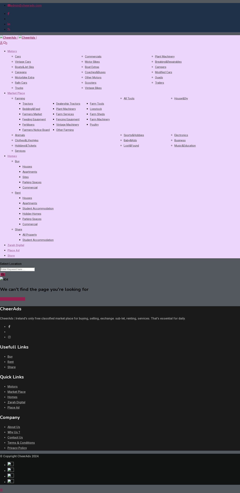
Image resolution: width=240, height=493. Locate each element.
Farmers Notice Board (36, 130)
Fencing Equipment (68, 119)
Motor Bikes (92, 61)
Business (180, 140)
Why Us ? (14, 432)
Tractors (27, 103)
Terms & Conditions (21, 443)
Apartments (29, 172)
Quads (159, 77)
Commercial (30, 187)
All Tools (129, 98)
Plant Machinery (165, 56)
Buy (17, 161)
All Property (29, 234)
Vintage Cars (23, 61)
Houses (27, 166)
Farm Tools (97, 103)
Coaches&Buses (95, 72)
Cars (18, 56)
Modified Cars (163, 72)
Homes (12, 156)
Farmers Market (32, 114)
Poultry (94, 124)
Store (11, 255)
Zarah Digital (16, 245)
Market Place (16, 93)
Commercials (93, 56)
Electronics (181, 135)
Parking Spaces (31, 182)
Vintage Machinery (67, 124)
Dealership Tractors (68, 103)
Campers (160, 67)
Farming (20, 98)
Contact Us (15, 437)
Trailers (159, 82)
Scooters (90, 82)
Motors (12, 51)
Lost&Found (131, 145)
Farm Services (65, 114)
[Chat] (5, 43)
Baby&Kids (130, 140)
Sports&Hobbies (134, 135)
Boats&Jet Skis (24, 67)
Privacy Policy (17, 448)
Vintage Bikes (93, 88)
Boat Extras (92, 67)
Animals (20, 135)
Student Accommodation (38, 208)
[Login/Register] (1, 43)
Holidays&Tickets (25, 145)
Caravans (21, 72)
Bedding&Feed (31, 109)
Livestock (96, 109)
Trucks (19, 88)
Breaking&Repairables (168, 61)
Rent (18, 192)
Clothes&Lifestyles (26, 140)
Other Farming (65, 130)
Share (18, 229)
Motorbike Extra (24, 77)
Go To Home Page (12, 299)
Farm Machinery (100, 119)
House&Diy (181, 98)
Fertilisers (28, 124)
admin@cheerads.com (26, 5)
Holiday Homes (31, 213)
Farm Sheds (97, 114)
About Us (14, 427)
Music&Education (185, 145)
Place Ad (14, 250)
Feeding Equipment (34, 119)
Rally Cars (21, 82)
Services (20, 151)
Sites (25, 177)
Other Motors (93, 77)
